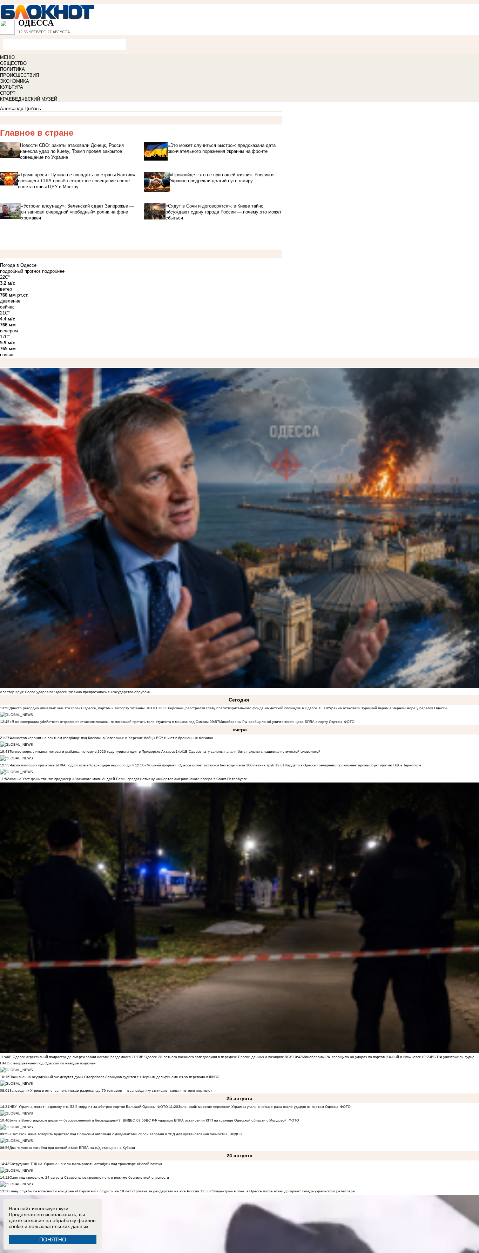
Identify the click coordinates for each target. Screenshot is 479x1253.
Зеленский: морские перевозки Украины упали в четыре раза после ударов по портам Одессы (258, 1107)
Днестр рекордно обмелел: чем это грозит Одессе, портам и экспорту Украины (76, 708)
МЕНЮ (7, 57)
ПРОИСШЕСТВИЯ (19, 75)
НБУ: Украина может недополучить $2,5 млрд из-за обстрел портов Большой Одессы (82, 1107)
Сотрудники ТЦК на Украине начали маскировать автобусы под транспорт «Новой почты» (85, 1164)
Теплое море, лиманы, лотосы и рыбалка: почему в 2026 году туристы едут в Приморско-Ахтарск (92, 751)
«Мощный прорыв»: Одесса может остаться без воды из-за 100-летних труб (209, 765)
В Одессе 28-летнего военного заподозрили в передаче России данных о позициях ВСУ (216, 1057)
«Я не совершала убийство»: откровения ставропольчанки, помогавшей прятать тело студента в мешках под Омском (109, 722)
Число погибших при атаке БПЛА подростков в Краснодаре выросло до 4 (71, 765)
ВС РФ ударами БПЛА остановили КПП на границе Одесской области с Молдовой (216, 1120)
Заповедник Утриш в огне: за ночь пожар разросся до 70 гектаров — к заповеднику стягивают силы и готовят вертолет (110, 1090)
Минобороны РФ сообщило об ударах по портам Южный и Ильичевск (361, 1057)
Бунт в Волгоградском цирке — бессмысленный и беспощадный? (65, 1120)
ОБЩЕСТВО (13, 63)
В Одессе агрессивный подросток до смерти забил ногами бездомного (70, 1057)
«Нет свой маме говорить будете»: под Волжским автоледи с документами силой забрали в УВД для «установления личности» (118, 1134)
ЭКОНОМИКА (14, 81)
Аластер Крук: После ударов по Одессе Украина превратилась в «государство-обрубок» (75, 692)
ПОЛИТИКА (12, 69)
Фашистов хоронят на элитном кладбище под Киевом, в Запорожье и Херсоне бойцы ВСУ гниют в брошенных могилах (111, 738)
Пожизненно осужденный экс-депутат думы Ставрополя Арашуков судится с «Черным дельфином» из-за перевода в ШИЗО (114, 1077)
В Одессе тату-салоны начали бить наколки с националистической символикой (253, 751)
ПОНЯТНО (52, 1239)
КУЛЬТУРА (11, 87)
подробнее (53, 271)
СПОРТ (7, 93)
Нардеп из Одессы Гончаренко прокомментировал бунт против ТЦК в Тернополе (353, 765)
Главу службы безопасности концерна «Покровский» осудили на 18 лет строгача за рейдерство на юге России (104, 1191)
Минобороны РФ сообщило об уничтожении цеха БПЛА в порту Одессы (280, 722)
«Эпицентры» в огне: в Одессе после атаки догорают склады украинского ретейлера (282, 1191)
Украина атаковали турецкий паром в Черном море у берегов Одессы (387, 708)
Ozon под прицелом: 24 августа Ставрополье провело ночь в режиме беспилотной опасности (89, 1177)
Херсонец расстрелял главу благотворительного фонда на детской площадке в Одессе (242, 708)
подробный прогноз (20, 271)
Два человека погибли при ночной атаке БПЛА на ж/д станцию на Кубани (72, 1148)
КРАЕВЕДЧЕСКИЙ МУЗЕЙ (28, 99)
